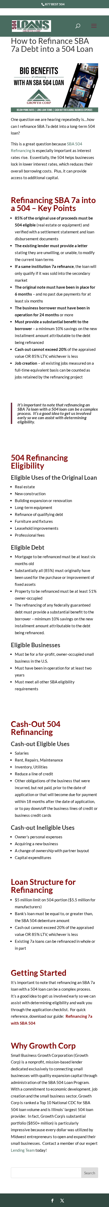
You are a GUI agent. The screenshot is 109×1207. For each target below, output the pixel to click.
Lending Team (23, 1150)
